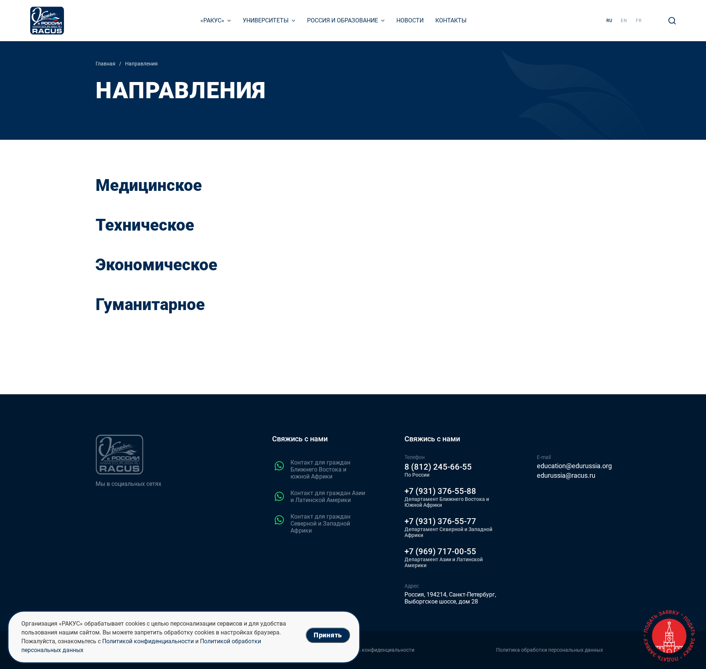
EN (624, 20)
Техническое (145, 225)
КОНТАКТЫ (451, 20)
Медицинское (149, 185)
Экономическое (156, 264)
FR (639, 20)
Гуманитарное (150, 304)
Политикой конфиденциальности (148, 641)
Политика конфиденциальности (375, 650)
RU (609, 20)
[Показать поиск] (672, 20)
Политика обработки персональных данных (549, 650)
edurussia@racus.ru (566, 475)
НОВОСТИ (410, 20)
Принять (328, 635)
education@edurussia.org (574, 466)
